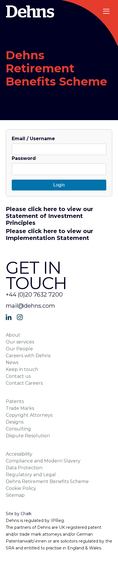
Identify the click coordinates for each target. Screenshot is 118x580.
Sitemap (15, 495)
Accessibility (19, 454)
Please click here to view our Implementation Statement (49, 234)
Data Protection (24, 467)
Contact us (18, 376)
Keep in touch (22, 369)
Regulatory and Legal (31, 474)
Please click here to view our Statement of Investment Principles (49, 216)
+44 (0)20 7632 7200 (34, 294)
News (12, 362)
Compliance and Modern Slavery (43, 461)
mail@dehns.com (30, 305)
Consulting (18, 429)
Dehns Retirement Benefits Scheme (47, 481)
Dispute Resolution (28, 435)
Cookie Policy (21, 488)
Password (24, 158)
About (13, 335)
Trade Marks (20, 408)
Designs (14, 422)
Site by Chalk (19, 513)
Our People (19, 348)
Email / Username (33, 138)
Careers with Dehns (28, 355)
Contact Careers (24, 383)
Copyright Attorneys (29, 415)
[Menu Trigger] (107, 11)
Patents (15, 401)
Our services (20, 342)
